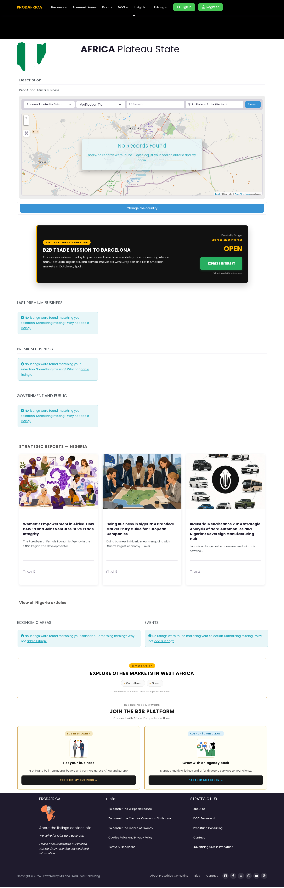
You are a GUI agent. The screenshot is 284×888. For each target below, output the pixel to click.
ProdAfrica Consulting (208, 828)
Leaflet (218, 194)
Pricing (159, 7)
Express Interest (221, 263)
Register (212, 7)
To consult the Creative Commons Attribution (139, 818)
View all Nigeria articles (42, 602)
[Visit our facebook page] (233, 876)
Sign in (186, 7)
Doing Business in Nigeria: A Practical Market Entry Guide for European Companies (140, 529)
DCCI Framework (204, 818)
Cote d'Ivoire (134, 683)
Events (107, 7)
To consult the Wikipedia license (130, 809)
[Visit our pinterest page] (264, 876)
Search (254, 104)
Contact (199, 837)
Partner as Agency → (206, 780)
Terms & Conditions (121, 847)
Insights (139, 7)
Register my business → (79, 780)
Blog (197, 876)
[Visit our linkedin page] (225, 876)
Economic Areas (85, 7)
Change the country (142, 208)
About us (199, 809)
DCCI (121, 7)
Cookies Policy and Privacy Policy (130, 837)
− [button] (26, 123)
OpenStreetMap (242, 194)
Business (57, 7)
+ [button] (26, 118)
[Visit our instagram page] (249, 876)
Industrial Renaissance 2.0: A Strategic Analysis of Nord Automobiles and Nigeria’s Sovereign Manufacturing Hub (225, 531)
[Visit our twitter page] (241, 876)
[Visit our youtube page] (256, 876)
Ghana (156, 683)
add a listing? (37, 641)
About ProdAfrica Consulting (169, 876)
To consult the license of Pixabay (130, 828)
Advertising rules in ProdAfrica (213, 847)
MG (62, 876)
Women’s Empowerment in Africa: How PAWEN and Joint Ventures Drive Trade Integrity (58, 529)
